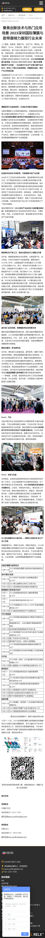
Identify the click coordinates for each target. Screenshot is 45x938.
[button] (27, 9)
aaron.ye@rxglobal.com (13, 869)
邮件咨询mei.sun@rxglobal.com (14, 837)
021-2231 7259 (10, 872)
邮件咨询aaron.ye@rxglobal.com (14, 816)
